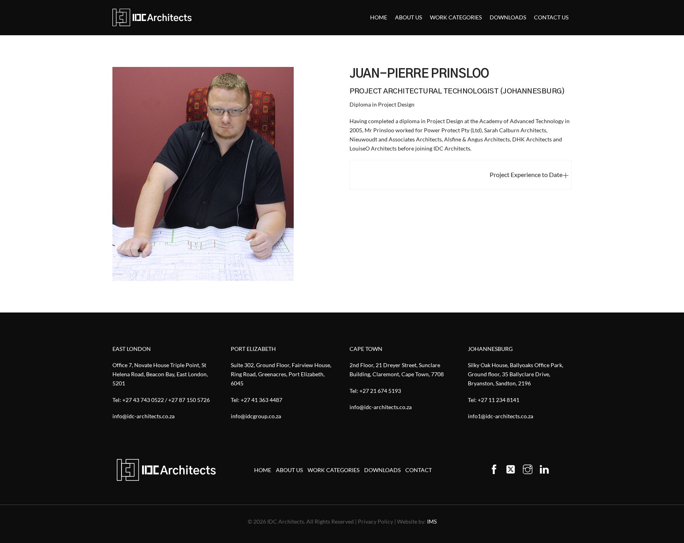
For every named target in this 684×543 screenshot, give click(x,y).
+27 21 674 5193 (380, 390)
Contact (418, 470)
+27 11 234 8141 (498, 399)
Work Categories (456, 17)
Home (378, 17)
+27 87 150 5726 (189, 399)
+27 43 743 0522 (143, 399)
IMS (432, 521)
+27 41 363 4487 (261, 399)
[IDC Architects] (152, 17)
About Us (408, 17)
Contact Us (551, 17)
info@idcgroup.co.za (256, 416)
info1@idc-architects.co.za (500, 416)
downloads (382, 470)
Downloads (508, 17)
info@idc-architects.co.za (143, 416)
